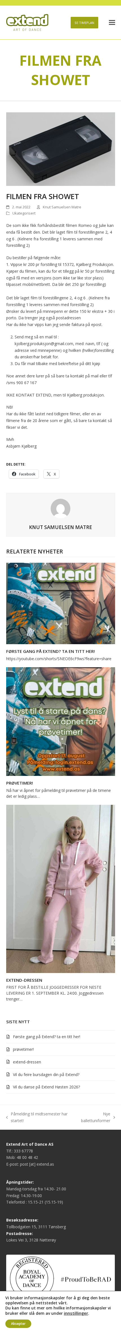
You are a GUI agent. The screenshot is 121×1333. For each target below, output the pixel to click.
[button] (112, 22)
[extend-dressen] (60, 888)
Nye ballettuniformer (94, 1117)
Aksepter (18, 1323)
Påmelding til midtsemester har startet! (37, 1117)
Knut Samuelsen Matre (62, 206)
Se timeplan (84, 22)
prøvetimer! (19, 783)
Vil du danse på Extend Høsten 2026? (46, 1087)
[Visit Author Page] (60, 508)
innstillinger (76, 1313)
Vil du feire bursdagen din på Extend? (46, 1074)
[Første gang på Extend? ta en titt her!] (60, 603)
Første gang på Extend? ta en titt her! (50, 651)
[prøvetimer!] (60, 721)
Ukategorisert (23, 213)
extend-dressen (24, 980)
